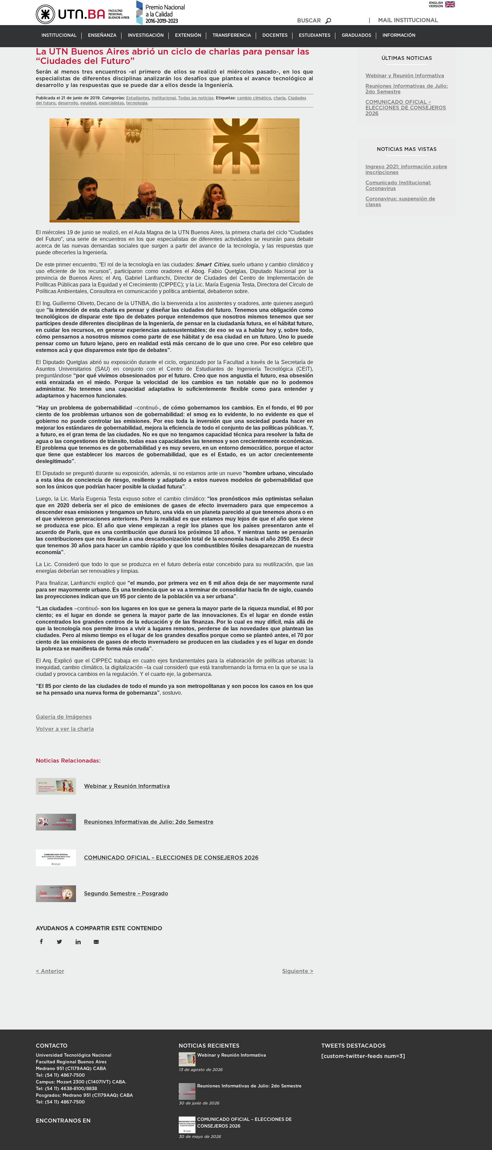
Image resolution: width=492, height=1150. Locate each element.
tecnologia (136, 103)
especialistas (111, 103)
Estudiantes (137, 98)
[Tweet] (59, 941)
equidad (88, 103)
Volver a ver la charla (65, 729)
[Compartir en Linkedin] (77, 941)
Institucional (164, 98)
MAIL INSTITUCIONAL (408, 20)
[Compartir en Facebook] (41, 941)
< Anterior (50, 971)
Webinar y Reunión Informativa (404, 75)
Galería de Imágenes (64, 717)
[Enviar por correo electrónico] (95, 941)
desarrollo (68, 103)
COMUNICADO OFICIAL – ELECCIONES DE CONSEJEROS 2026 (405, 108)
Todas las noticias (196, 98)
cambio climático (254, 98)
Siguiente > (297, 971)
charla (279, 98)
